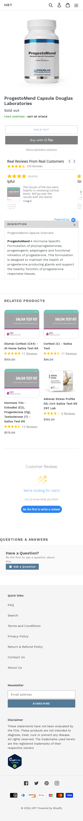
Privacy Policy (18, 636)
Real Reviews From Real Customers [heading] (35, 161)
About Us (15, 667)
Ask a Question (24, 566)
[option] (41, 52)
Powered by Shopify (50, 808)
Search (13, 615)
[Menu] (76, 5)
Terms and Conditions (24, 626)
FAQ (11, 605)
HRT (8, 5)
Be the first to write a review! (41, 509)
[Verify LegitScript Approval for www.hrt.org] (15, 768)
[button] (70, 161)
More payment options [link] (41, 149)
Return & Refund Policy (25, 647)
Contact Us (16, 657)
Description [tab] (17, 224)
